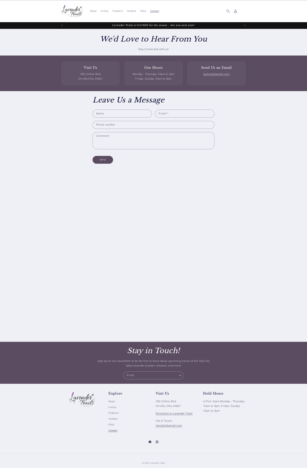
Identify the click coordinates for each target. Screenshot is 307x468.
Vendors (113, 418)
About (111, 401)
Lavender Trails (157, 463)
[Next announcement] (244, 25)
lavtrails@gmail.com (216, 74)
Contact (112, 430)
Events (112, 407)
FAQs (111, 424)
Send (103, 159)
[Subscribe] (180, 375)
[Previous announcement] (62, 25)
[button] (228, 11)
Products (113, 413)
